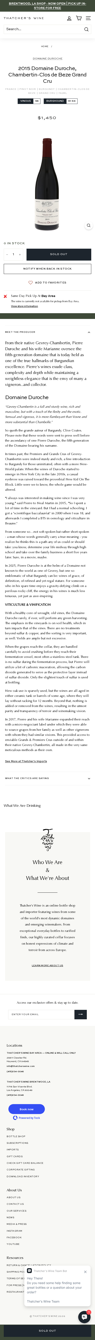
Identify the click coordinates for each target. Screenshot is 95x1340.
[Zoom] (89, 225)
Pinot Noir (28, 89)
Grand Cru (47, 93)
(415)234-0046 (15, 1071)
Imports (13, 1150)
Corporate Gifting (21, 1170)
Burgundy (47, 89)
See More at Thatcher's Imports (26, 761)
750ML (62, 93)
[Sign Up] (80, 1015)
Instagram (14, 1231)
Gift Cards (15, 1156)
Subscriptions (17, 1143)
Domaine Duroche (48, 58)
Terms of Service (19, 1278)
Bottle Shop (16, 1136)
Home (45, 47)
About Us (13, 1197)
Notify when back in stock (47, 269)
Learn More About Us (47, 965)
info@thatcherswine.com (21, 1066)
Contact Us (15, 1204)
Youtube (13, 1244)
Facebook (14, 1237)
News (10, 1217)
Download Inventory (23, 1176)
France (11, 89)
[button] (26, 1109)
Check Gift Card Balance (25, 1163)
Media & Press (17, 1224)
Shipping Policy (18, 1272)
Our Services (16, 1211)
